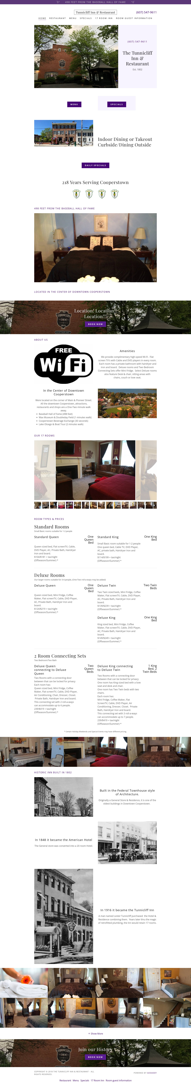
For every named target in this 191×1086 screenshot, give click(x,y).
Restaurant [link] (57, 18)
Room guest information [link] (134, 18)
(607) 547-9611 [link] (146, 12)
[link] (95, 12)
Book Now (95, 324)
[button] (95, 1033)
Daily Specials (95, 165)
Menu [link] (73, 18)
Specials (117, 104)
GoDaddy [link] (152, 1073)
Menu (74, 104)
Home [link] (42, 18)
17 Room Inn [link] (104, 18)
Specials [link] (86, 18)
